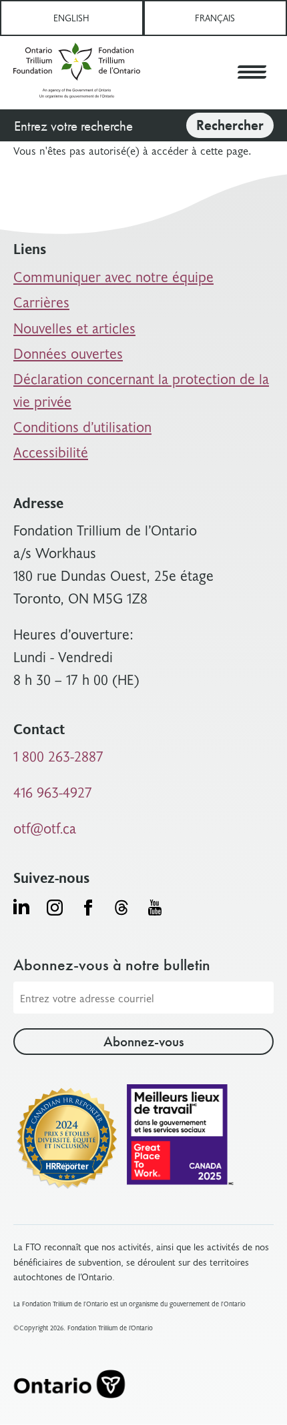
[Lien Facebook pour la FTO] (88, 907)
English (71, 17)
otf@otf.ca (44, 828)
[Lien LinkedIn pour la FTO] (21, 906)
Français (215, 17)
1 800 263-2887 (58, 756)
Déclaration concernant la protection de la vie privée (141, 390)
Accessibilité (50, 451)
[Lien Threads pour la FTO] (121, 907)
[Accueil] (76, 73)
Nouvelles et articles (74, 327)
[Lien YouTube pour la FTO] (155, 907)
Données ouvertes (68, 353)
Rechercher (230, 125)
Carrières (41, 301)
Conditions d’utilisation (82, 426)
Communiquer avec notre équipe (113, 276)
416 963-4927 (52, 792)
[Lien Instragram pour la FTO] (54, 907)
